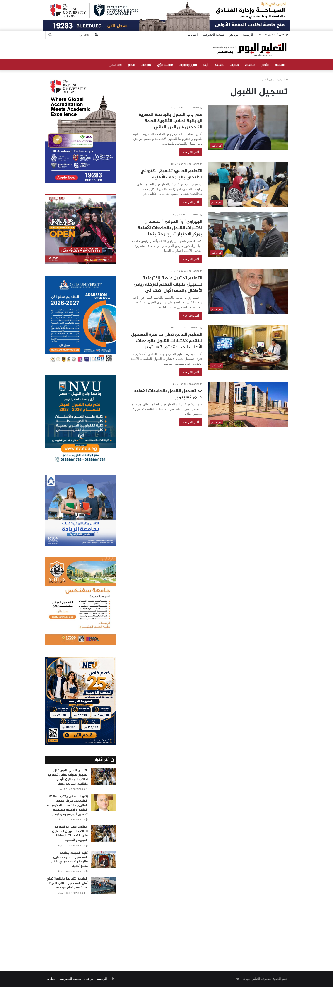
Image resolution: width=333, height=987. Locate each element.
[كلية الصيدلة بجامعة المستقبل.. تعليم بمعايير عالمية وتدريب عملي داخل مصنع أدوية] (103, 859)
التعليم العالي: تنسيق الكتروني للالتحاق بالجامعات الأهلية (171, 174)
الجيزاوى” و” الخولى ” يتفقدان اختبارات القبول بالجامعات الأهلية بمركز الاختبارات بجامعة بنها (170, 228)
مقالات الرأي (165, 64)
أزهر (205, 64)
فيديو (131, 64)
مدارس (234, 64)
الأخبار (265, 64)
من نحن (233, 34)
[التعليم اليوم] (249, 49)
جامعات (250, 64)
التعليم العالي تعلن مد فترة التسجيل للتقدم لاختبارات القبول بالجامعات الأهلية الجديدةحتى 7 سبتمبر (166, 341)
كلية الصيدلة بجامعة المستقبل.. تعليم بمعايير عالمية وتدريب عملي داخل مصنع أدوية (69, 859)
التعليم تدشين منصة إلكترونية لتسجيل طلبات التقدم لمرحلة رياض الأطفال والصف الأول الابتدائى (168, 284)
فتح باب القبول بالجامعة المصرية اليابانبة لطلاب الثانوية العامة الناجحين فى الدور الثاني (170, 121)
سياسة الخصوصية (213, 34)
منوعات (146, 64)
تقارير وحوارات (188, 64)
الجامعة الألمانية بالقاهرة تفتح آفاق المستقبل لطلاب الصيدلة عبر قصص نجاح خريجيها (67, 883)
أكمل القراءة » (191, 152)
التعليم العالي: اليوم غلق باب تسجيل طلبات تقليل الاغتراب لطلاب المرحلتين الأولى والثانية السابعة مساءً (68, 777)
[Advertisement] (166, 927)
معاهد (219, 64)
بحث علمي (115, 64)
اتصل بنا (193, 34)
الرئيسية (248, 34)
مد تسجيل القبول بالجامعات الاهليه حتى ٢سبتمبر (167, 394)
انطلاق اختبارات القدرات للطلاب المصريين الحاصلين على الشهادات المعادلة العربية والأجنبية (70, 833)
